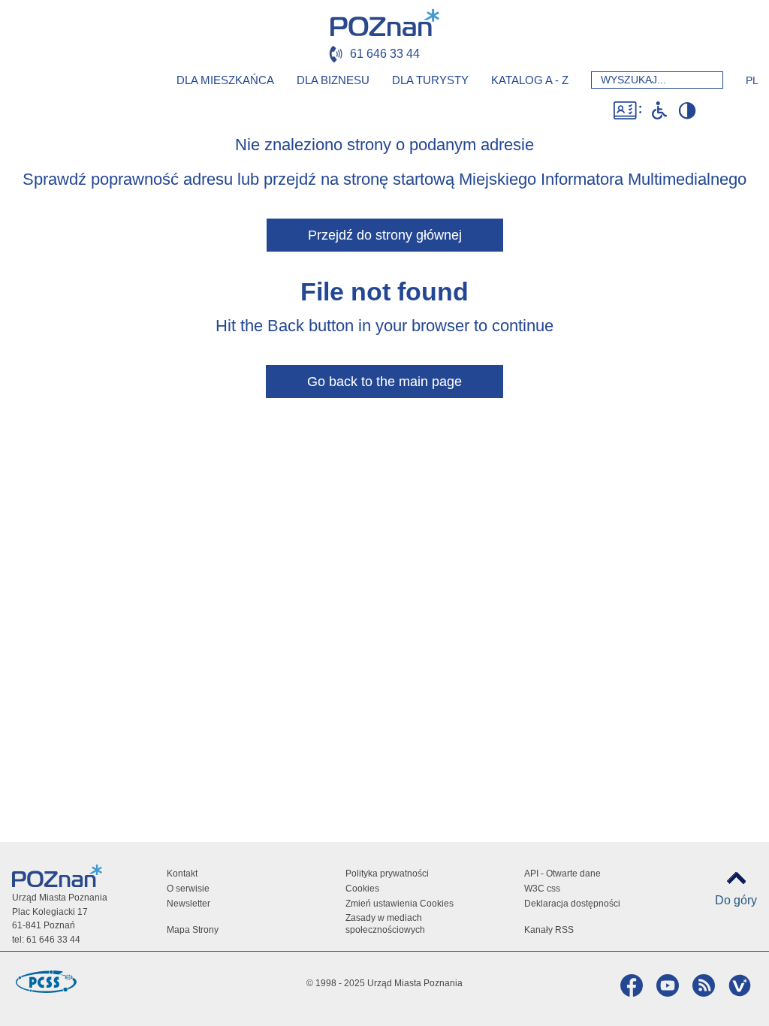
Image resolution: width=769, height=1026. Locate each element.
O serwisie (188, 888)
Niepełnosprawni (659, 110)
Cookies (362, 888)
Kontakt (182, 873)
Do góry (736, 900)
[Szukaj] (707, 80)
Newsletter (188, 903)
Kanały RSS (549, 930)
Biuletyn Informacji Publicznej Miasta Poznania (732, 110)
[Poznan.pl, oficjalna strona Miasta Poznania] (384, 22)
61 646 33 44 (385, 53)
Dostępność (627, 110)
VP (738, 985)
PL (752, 80)
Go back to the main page (384, 381)
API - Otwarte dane (562, 873)
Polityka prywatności (387, 873)
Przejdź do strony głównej (385, 235)
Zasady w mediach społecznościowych (385, 924)
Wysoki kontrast (687, 110)
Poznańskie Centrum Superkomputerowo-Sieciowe (46, 982)
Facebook (630, 985)
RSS (702, 985)
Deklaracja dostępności (572, 903)
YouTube (666, 985)
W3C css (542, 888)
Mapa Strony (193, 930)
